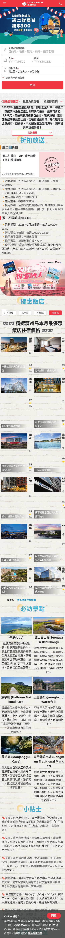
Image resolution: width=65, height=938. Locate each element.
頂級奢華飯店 (10, 101)
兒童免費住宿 (31, 101)
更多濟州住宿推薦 (26, 600)
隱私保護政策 (35, 933)
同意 (53, 915)
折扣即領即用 (52, 101)
